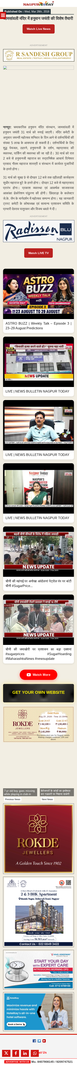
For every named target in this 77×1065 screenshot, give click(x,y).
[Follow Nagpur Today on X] (39, 1041)
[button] (38, 301)
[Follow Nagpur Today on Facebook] (34, 1041)
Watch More (41, 674)
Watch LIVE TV (38, 253)
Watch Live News (39, 28)
